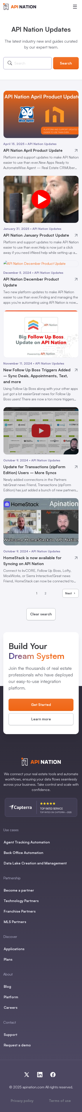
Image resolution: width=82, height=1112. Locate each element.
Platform (11, 997)
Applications (14, 949)
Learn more (41, 719)
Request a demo (17, 1045)
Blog (7, 986)
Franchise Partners (20, 911)
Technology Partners (21, 901)
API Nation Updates (42, 144)
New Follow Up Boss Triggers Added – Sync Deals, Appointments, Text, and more (36, 375)
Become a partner (19, 890)
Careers (10, 1007)
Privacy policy (22, 1100)
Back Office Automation (23, 852)
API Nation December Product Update (31, 282)
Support (10, 1034)
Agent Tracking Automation (27, 842)
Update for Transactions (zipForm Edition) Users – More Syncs (34, 469)
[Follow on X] (28, 1073)
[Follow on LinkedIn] (41, 1073)
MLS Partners (15, 922)
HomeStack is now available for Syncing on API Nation (32, 560)
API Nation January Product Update (36, 235)
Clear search (41, 614)
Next (68, 593)
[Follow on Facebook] (52, 1073)
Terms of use (60, 1100)
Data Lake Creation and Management (35, 863)
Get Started (41, 704)
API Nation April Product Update (33, 150)
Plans (8, 959)
